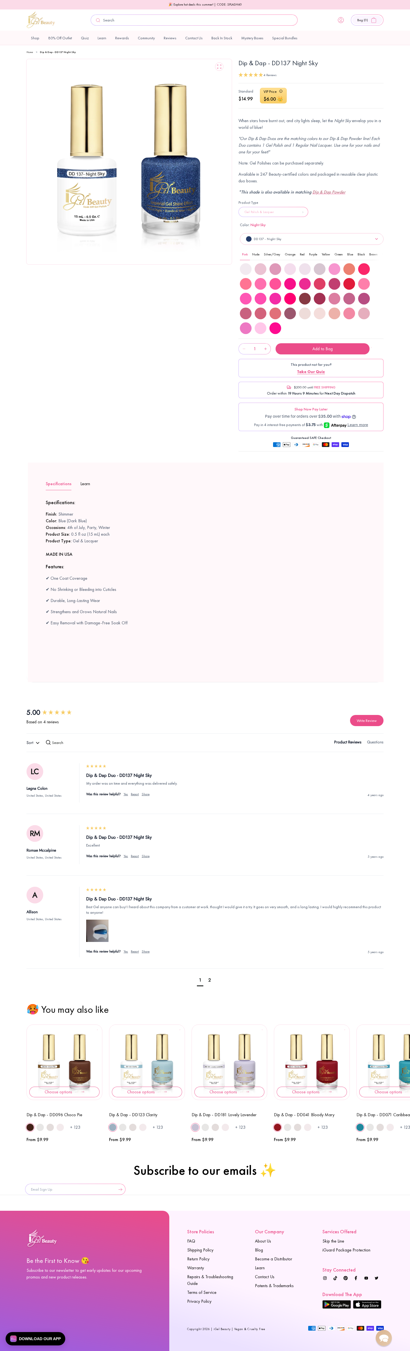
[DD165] (305, 313)
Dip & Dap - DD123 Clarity (133, 1115)
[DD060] (364, 284)
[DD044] (246, 284)
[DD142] (246, 313)
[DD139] (334, 298)
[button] (367, 20)
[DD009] (305, 269)
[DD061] (246, 298)
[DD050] (334, 284)
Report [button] (135, 794)
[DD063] (275, 298)
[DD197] (246, 328)
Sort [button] (30, 742)
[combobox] (194, 20)
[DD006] (275, 269)
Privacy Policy (199, 1301)
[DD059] (349, 284)
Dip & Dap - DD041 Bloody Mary (304, 1115)
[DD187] (349, 313)
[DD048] (305, 284)
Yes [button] (126, 794)
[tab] (347, 742)
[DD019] (334, 269)
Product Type (248, 202)
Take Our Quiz (311, 371)
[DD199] (275, 328)
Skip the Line (333, 1241)
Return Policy (198, 1259)
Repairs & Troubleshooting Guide (210, 1280)
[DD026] (349, 269)
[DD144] (275, 313)
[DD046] (275, 284)
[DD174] (334, 313)
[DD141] (364, 298)
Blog (259, 1250)
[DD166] (319, 313)
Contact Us (264, 1277)
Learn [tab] (85, 484)
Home (29, 52)
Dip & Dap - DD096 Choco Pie (54, 1115)
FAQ (191, 1241)
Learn (260, 1268)
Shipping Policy (200, 1250)
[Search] (98, 20)
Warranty (195, 1268)
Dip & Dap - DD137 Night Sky (58, 52)
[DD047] (290, 284)
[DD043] (364, 269)
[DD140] (349, 298)
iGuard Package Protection (346, 1250)
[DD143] (260, 313)
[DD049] (319, 284)
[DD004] (246, 269)
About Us (263, 1241)
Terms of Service (201, 1292)
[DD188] (364, 313)
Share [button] (145, 794)
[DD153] (290, 313)
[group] (55, 712)
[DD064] (290, 298)
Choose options (58, 1092)
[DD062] (260, 298)
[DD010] (319, 269)
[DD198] (260, 328)
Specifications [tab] (58, 484)
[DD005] (260, 269)
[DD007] (290, 269)
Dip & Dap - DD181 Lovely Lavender (224, 1115)
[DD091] (305, 298)
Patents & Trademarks (274, 1286)
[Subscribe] (119, 1189)
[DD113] (319, 298)
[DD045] (260, 284)
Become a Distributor (273, 1259)
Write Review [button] (367, 720)
